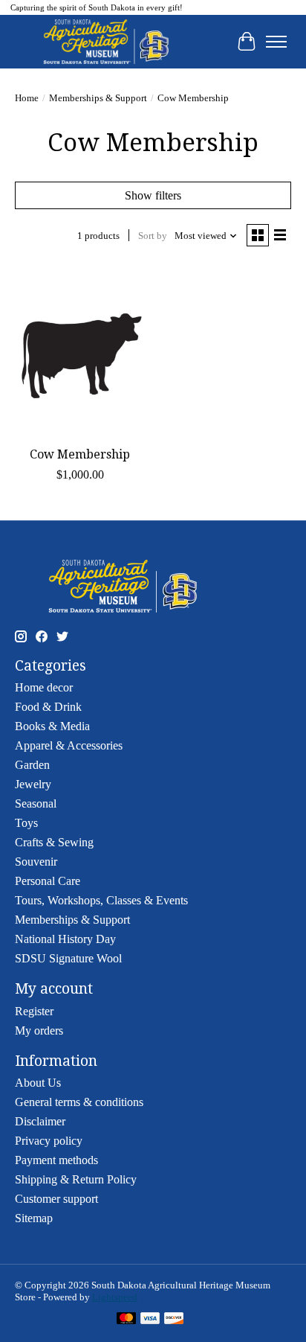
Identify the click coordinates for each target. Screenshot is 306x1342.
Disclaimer (40, 1121)
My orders (39, 1030)
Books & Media (52, 726)
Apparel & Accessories (69, 745)
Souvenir (36, 861)
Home (27, 97)
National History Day (65, 939)
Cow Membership (80, 454)
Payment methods (56, 1160)
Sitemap (34, 1218)
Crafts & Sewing (54, 842)
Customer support (56, 1198)
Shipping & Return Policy (76, 1179)
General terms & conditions (79, 1102)
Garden (32, 764)
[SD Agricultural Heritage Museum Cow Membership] (80, 351)
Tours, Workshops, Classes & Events (101, 900)
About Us (38, 1082)
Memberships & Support (98, 97)
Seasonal (35, 803)
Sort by (152, 235)
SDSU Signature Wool (68, 958)
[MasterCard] (126, 1319)
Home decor (44, 687)
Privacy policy (48, 1140)
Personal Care (47, 881)
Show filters (153, 195)
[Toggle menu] (276, 42)
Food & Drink (48, 706)
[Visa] (150, 1319)
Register (34, 1011)
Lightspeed (114, 1297)
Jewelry (33, 784)
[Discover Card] (173, 1319)
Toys (26, 823)
